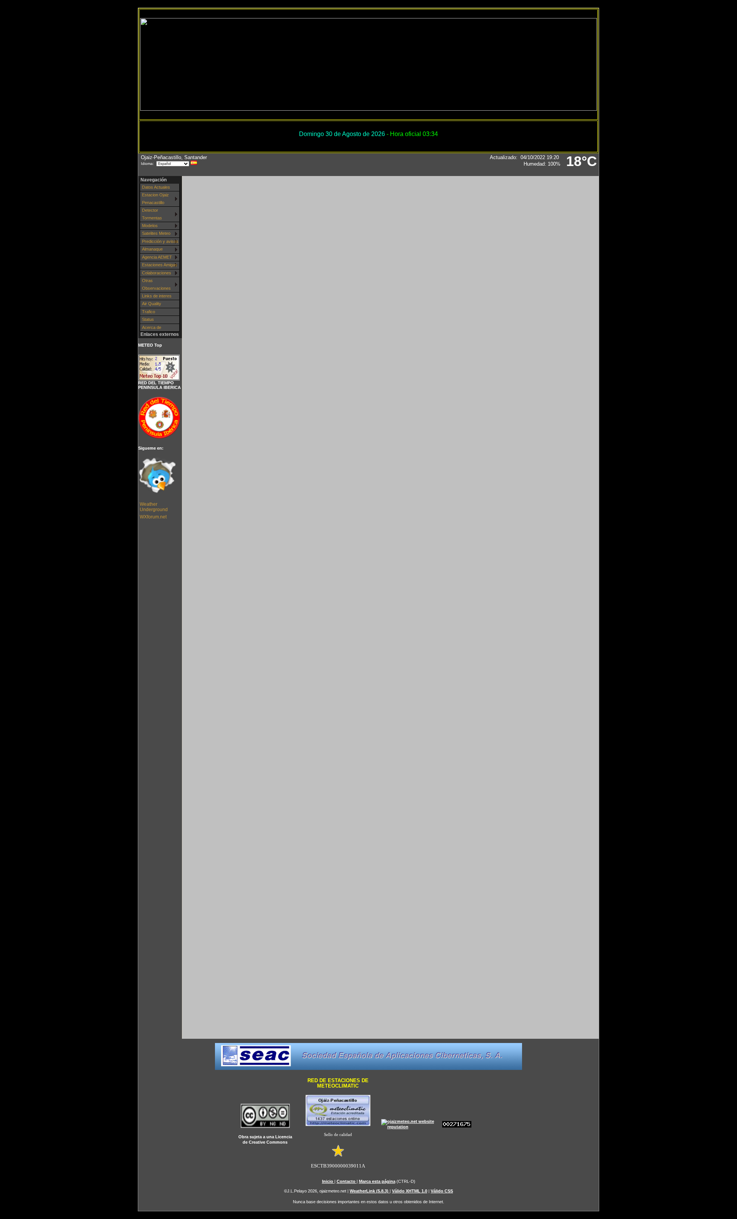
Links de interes (157, 296)
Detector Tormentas (152, 214)
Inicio (328, 1181)
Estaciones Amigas (159, 264)
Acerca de (151, 327)
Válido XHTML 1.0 (409, 1191)
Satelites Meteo (156, 233)
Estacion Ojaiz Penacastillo (155, 198)
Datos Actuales (156, 187)
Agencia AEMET (157, 257)
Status (148, 319)
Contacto (347, 1181)
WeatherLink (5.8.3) (370, 1191)
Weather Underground (154, 507)
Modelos (150, 225)
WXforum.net (153, 517)
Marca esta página (377, 1181)
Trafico (148, 311)
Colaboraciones (156, 273)
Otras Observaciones (156, 284)
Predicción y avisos (160, 241)
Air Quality (151, 303)
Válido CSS (442, 1191)
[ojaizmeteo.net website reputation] (411, 1126)
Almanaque (152, 249)
